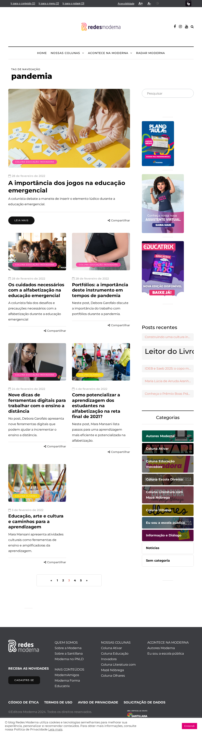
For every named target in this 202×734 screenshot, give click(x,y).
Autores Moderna (161, 648)
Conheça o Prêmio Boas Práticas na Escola (169, 394)
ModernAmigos (67, 675)
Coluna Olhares (90, 375)
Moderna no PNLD (69, 659)
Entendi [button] (189, 725)
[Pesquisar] (187, 94)
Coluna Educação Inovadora (34, 162)
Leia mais (21, 220)
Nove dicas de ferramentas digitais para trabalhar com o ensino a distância (37, 403)
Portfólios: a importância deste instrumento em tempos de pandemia (100, 290)
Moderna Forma (67, 680)
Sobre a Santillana (69, 653)
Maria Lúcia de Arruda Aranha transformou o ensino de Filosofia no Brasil (169, 381)
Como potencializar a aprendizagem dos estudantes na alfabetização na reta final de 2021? (96, 405)
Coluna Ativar (111, 648)
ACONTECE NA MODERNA (108, 53)
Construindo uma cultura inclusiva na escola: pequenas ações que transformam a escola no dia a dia (169, 337)
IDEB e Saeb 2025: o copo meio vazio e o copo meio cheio (169, 368)
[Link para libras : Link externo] (188, 3)
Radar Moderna (150, 53)
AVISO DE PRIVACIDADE (98, 702)
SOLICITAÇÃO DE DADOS (144, 702)
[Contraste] (157, 3)
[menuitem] (22, 3)
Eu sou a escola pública (165, 653)
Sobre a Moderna (68, 648)
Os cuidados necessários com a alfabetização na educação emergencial (36, 290)
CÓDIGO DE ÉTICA (23, 702)
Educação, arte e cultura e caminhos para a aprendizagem (36, 521)
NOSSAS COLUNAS (65, 53)
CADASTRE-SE (24, 680)
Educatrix (62, 686)
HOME (42, 53)
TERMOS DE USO (58, 702)
